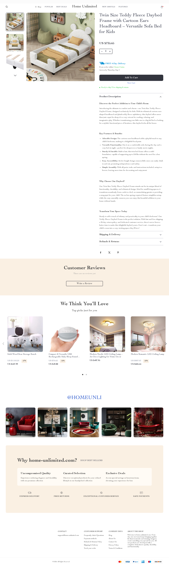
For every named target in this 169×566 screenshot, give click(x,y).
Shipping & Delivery (91, 545)
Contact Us (113, 542)
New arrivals (108, 7)
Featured (123, 7)
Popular (49, 7)
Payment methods (90, 538)
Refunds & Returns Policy (93, 542)
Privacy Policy (114, 545)
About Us (112, 538)
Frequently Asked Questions (94, 535)
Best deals (61, 7)
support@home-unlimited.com (68, 535)
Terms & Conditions (115, 548)
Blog (110, 535)
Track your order (90, 548)
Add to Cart (131, 78)
